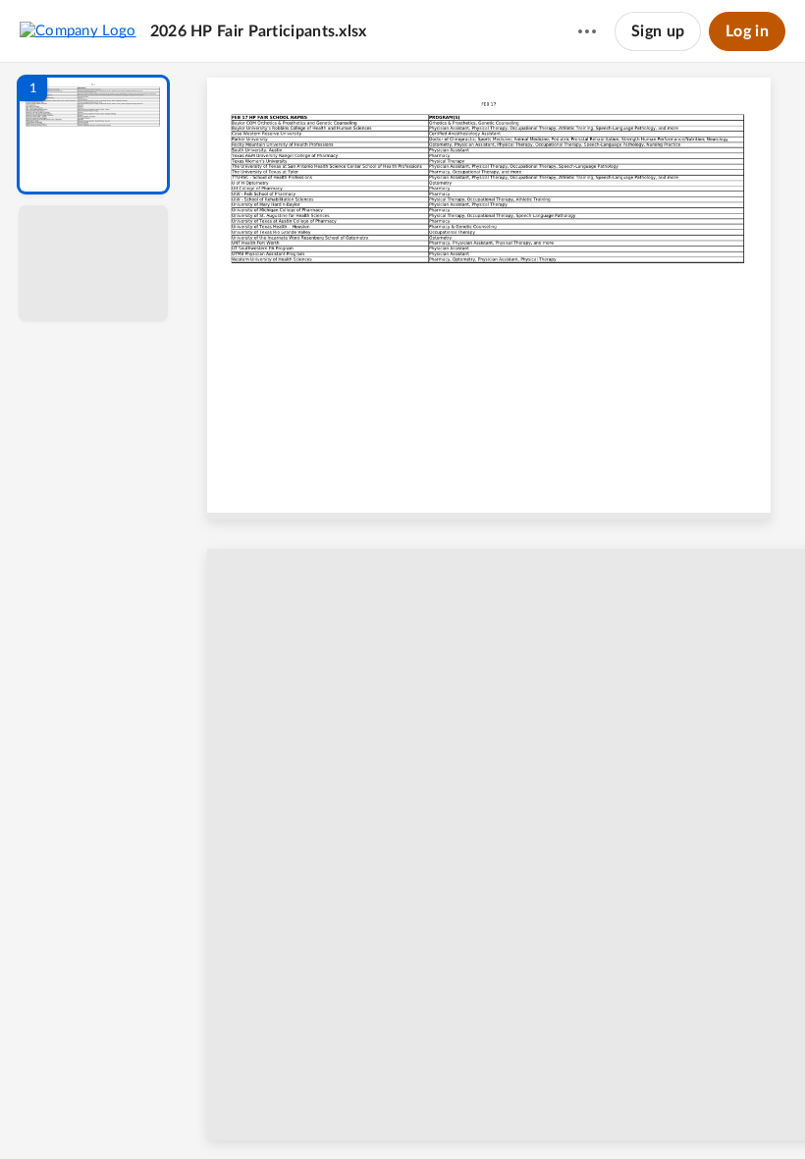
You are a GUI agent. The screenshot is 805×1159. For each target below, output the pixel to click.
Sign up (657, 31)
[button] (93, 135)
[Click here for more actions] (587, 31)
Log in (747, 31)
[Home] (78, 30)
